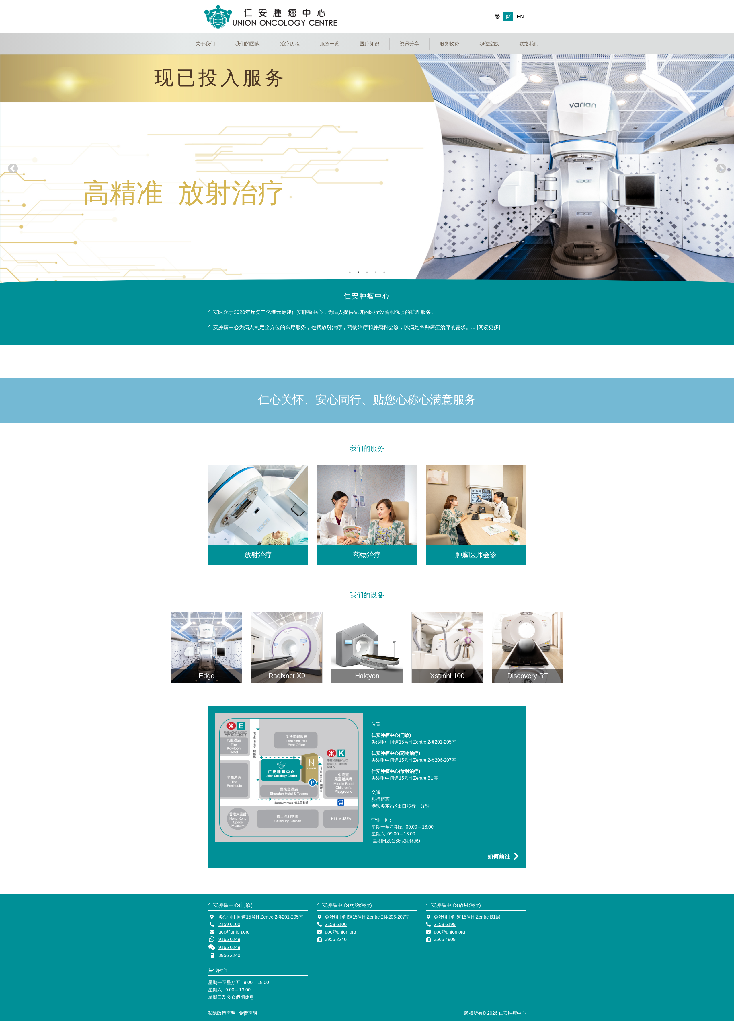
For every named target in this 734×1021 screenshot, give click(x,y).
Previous (13, 169)
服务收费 (449, 43)
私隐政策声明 (221, 1013)
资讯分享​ (409, 43)
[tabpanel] (367, 169)
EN (520, 17)
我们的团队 (247, 43)
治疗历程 (290, 43)
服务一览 (329, 43)
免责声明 (248, 1013)
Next (721, 169)
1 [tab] (350, 272)
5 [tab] (384, 272)
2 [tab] (358, 272)
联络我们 (529, 43)
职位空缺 (489, 43)
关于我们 (205, 43)
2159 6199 (445, 924)
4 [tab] (375, 272)
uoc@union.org (234, 931)
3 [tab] (367, 272)
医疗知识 (369, 43)
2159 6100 (229, 924)
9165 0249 (229, 939)
